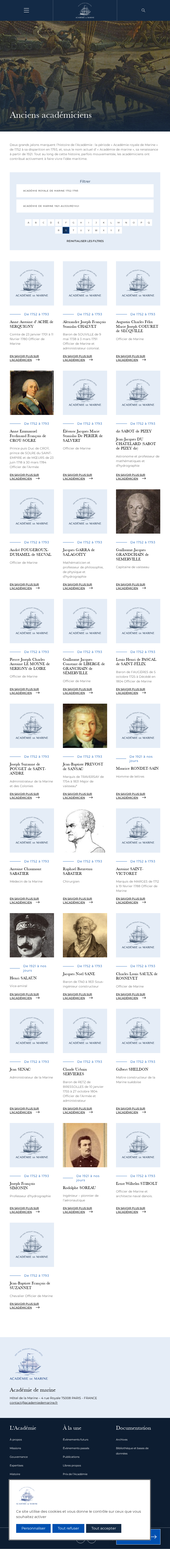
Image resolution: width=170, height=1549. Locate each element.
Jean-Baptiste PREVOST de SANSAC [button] (83, 766)
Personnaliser (33, 1528)
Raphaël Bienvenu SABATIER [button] (77, 871)
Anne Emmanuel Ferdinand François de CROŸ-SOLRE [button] (28, 436)
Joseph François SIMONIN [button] (22, 1186)
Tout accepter (103, 1528)
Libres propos (72, 1465)
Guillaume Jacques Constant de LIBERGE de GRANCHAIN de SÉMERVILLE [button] (84, 666)
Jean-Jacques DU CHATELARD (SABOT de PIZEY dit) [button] (136, 444)
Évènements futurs (75, 1439)
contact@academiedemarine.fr (34, 1403)
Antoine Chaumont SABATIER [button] (25, 871)
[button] (143, 10)
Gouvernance (19, 1456)
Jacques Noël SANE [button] (79, 973)
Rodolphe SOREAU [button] (79, 1187)
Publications (71, 1456)
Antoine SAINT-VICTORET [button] (129, 871)
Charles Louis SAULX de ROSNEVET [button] (137, 976)
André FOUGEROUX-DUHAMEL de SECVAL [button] (30, 552)
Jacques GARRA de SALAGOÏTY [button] (79, 552)
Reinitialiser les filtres (85, 241)
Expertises (16, 1465)
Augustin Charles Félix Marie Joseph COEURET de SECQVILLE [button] (137, 326)
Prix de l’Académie (75, 1474)
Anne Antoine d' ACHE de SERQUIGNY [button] (31, 324)
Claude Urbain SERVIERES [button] (75, 1072)
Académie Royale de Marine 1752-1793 (50, 190)
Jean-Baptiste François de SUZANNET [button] (30, 1285)
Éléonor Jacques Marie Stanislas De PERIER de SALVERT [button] (83, 436)
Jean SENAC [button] (20, 1069)
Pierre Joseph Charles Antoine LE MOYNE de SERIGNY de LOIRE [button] (30, 664)
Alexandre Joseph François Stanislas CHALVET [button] (84, 324)
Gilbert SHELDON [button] (132, 1069)
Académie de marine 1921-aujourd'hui (51, 206)
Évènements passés (76, 1448)
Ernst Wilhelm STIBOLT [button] (137, 1183)
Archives (122, 1439)
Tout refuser (68, 1528)
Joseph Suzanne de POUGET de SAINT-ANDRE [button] (28, 769)
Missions (15, 1448)
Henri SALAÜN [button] (23, 978)
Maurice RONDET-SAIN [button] (137, 768)
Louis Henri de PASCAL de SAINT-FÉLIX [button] (136, 662)
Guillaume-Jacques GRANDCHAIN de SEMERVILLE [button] (132, 554)
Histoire (15, 1474)
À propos (16, 1439)
